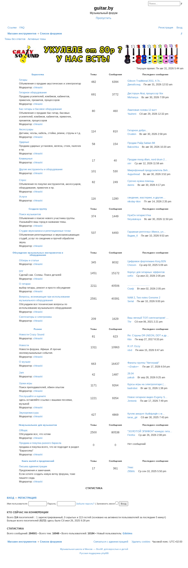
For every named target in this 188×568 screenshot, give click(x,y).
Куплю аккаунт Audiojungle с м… (146, 413)
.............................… (138, 284)
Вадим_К (132, 235)
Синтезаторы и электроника (35, 316)
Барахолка (38, 74)
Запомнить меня (106, 503)
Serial (130, 301)
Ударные (24, 142)
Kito (129, 339)
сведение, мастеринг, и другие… (146, 197)
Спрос (22, 180)
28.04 (130, 373)
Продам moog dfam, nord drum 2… (147, 159)
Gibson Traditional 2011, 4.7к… (144, 80)
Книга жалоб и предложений (38, 461)
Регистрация (27, 497)
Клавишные (26, 158)
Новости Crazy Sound (31, 334)
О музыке (24, 361)
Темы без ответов (15, 39)
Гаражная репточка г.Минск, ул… (146, 231)
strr (129, 163)
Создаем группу (38, 209)
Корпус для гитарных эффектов (146, 272)
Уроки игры (25, 383)
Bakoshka (133, 146)
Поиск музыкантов (30, 214)
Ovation (131, 134)
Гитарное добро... (137, 130)
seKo (130, 275)
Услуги (23, 196)
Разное (38, 329)
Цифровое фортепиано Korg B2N (146, 261)
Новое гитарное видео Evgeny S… (147, 397)
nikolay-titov (134, 201)
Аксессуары (26, 129)
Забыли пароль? (85, 503)
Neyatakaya (134, 219)
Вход (10, 497)
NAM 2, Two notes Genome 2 (143, 297)
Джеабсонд (133, 84)
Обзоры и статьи (29, 260)
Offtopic (23, 430)
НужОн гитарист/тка (139, 215)
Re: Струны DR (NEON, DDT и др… (148, 335)
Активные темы (37, 39)
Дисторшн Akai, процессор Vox (145, 93)
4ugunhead (133, 174)
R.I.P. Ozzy (133, 346)
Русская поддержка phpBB (94, 553)
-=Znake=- (133, 366)
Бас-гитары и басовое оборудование (40, 109)
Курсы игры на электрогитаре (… (146, 384)
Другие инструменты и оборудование (41, 169)
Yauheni (131, 113)
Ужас (130, 467)
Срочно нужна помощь (140, 181)
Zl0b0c (131, 471)
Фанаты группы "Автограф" (143, 362)
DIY (21, 271)
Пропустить (103, 18)
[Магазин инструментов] (24, 12)
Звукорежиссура (29, 412)
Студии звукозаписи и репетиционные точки (45, 230)
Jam (21, 372)
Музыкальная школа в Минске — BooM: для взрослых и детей (94, 549)
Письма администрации (33, 466)
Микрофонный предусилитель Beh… (148, 170)
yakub (130, 377)
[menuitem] (21, 27)
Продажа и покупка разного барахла (40, 443)
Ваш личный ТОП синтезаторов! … (148, 317)
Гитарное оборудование (33, 92)
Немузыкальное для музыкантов (38, 425)
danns (130, 185)
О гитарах (25, 283)
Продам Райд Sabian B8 (141, 143)
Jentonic (132, 400)
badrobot (132, 388)
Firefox (131, 435)
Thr (129, 321)
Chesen (131, 265)
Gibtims (127, 533)
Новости (24, 345)
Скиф (130, 288)
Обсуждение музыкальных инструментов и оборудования (38, 253)
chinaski (37, 87)
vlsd (129, 350)
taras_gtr (132, 417)
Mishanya (132, 97)
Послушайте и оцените (32, 396)
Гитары (23, 79)
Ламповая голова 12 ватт (142, 110)
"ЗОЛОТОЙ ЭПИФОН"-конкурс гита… (149, 431)
